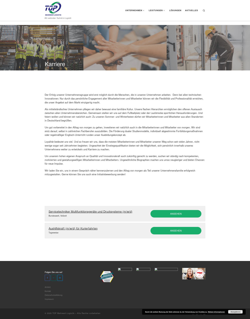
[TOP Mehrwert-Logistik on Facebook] (47, 278)
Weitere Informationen (216, 312)
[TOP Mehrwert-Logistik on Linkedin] (60, 278)
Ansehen (176, 213)
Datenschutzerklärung (53, 295)
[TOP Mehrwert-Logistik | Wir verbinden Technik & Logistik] (53, 7)
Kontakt (48, 291)
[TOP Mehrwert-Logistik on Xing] (53, 278)
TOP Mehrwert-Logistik (63, 313)
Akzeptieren (235, 311)
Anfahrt (48, 287)
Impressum (49, 299)
